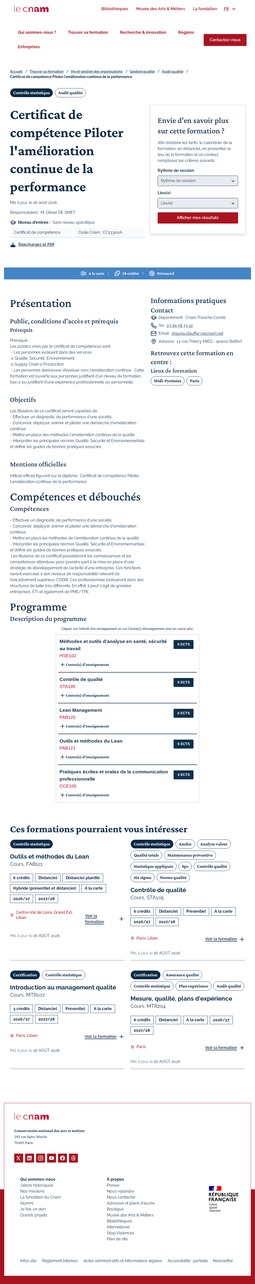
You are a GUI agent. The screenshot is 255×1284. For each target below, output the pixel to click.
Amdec (185, 843)
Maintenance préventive (190, 855)
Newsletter (223, 1260)
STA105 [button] (67, 686)
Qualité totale (146, 855)
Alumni (26, 1203)
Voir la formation (94, 918)
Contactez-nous (225, 40)
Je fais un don (33, 1209)
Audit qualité (172, 72)
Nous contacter (121, 1197)
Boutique (115, 1209)
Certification (25, 974)
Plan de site (117, 1239)
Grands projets (33, 1215)
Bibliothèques (119, 1221)
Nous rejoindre (120, 1191)
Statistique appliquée (153, 866)
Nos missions (32, 1191)
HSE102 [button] (68, 655)
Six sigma (142, 877)
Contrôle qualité (212, 866)
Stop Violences (120, 1233)
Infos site (28, 1260)
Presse (113, 1185)
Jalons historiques (36, 1185)
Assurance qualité (182, 974)
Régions (186, 32)
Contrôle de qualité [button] (81, 679)
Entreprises (29, 46)
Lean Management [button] (81, 710)
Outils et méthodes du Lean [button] (91, 741)
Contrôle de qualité (158, 890)
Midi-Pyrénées (167, 380)
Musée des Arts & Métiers (130, 1215)
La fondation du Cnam (40, 1197)
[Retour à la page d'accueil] (31, 8)
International (118, 1227)
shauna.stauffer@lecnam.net (197, 333)
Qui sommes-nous (37, 1179)
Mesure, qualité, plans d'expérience (181, 998)
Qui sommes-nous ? (37, 32)
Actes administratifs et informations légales (122, 1260)
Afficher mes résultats (198, 217)
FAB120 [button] (67, 717)
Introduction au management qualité (63, 987)
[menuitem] (115, 9)
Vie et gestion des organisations (97, 72)
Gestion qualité (142, 72)
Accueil (16, 72)
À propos (115, 1179)
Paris (194, 380)
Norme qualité (173, 877)
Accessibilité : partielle (188, 1260)
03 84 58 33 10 (180, 325)
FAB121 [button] (67, 748)
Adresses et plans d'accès (131, 1203)
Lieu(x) (164, 192)
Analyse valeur (214, 843)
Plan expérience (193, 985)
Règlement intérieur (60, 1260)
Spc (185, 866)
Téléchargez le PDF (36, 244)
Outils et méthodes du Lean (49, 856)
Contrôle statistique (31, 92)
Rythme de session (176, 170)
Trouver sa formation (88, 32)
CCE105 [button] (68, 786)
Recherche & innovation (143, 32)
